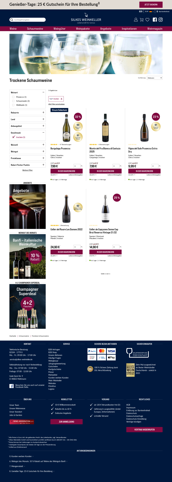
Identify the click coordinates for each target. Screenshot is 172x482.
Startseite (12, 336)
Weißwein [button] (20, 105)
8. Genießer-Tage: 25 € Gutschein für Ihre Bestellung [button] (31, 471)
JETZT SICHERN (150, 4)
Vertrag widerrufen (144, 429)
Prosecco (20, 97)
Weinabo (52, 383)
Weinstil (14, 144)
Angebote (105, 28)
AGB (128, 404)
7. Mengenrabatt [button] (16, 466)
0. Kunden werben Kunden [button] (20, 456)
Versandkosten (61, 437)
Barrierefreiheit (163, 11)
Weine (13, 28)
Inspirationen (129, 28)
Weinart (14, 92)
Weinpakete (83, 28)
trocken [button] (53, 98)
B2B (140, 11)
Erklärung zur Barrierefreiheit (138, 410)
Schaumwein (21, 101)
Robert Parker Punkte (20, 165)
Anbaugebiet (16, 126)
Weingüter (59, 28)
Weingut (14, 151)
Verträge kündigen (133, 421)
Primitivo (52, 386)
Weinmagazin (154, 28)
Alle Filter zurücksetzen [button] (56, 104)
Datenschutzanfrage (134, 416)
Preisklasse (16, 158)
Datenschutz (131, 413)
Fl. (82, 166)
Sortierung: (142, 78)
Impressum (130, 407)
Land (13, 119)
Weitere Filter (27, 170)
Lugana (51, 389)
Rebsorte (15, 112)
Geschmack (16, 132)
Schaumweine (35, 28)
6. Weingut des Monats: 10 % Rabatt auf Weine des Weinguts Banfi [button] (37, 461)
